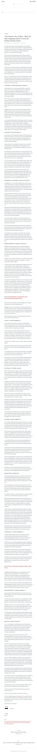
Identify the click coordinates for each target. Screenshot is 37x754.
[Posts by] (5, 43)
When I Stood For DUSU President (18, 732)
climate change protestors (24, 721)
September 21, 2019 (16, 43)
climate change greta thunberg (15, 721)
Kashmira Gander (9, 43)
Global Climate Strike (15, 722)
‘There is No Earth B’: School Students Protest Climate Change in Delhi (18, 742)
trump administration (10, 723)
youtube (34, 1)
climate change (6, 721)
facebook (33, 1)
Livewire (6, 33)
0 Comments (23, 43)
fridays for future (9, 722)
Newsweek (19, 696)
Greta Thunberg (22, 722)
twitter (30, 1)
